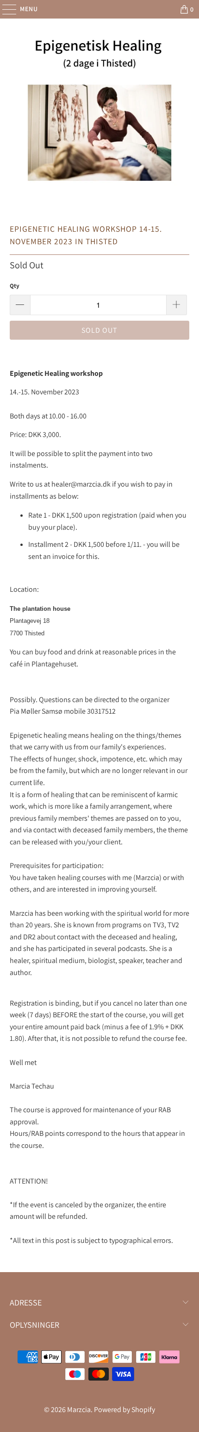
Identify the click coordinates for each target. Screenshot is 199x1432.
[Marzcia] (99, 9)
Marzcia (79, 1409)
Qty (14, 286)
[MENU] (5, 9)
